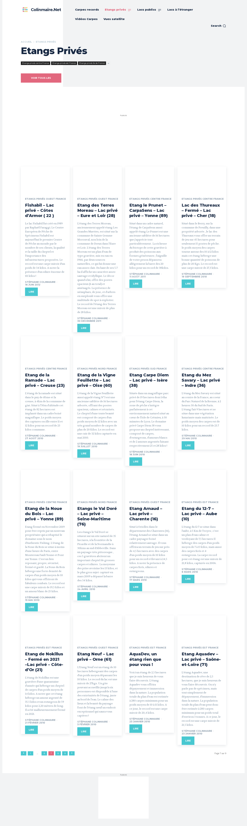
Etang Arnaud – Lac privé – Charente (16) (145, 513)
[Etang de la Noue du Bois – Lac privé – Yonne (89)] (45, 482)
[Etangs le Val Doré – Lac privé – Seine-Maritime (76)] (97, 482)
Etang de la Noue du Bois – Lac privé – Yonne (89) (44, 513)
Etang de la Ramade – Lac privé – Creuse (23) (45, 380)
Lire (31, 291)
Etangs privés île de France (92, 63)
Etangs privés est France (64, 63)
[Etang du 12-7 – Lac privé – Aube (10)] (201, 482)
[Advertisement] (123, 138)
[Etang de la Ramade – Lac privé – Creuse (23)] (45, 348)
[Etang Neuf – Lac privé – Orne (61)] (97, 627)
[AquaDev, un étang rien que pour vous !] (149, 627)
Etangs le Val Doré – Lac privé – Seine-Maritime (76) (97, 516)
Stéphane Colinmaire (40, 282)
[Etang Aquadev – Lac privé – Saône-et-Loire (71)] (201, 627)
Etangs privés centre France (35, 63)
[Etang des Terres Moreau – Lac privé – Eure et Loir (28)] (97, 179)
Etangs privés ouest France (45, 199)
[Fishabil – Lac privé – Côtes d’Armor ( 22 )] (45, 179)
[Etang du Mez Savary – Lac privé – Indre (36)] (201, 348)
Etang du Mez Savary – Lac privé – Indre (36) (201, 380)
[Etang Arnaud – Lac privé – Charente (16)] (149, 482)
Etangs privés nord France (97, 368)
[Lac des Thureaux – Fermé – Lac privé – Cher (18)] (201, 179)
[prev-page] (23, 753)
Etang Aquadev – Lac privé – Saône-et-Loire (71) (201, 659)
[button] (218, 26)
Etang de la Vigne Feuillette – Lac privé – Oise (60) (96, 380)
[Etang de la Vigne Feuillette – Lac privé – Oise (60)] (97, 348)
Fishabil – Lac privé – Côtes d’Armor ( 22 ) (39, 210)
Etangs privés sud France (148, 368)
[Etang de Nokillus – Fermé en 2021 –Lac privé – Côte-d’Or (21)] (45, 627)
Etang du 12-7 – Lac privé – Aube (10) (199, 513)
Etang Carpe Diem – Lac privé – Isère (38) (149, 380)
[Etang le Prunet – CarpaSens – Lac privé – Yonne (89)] (149, 179)
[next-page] (72, 753)
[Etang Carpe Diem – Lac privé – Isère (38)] (149, 348)
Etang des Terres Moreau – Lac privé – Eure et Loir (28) (97, 210)
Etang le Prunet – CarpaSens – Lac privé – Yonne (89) (148, 210)
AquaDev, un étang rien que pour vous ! (145, 659)
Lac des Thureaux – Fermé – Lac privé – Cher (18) (201, 210)
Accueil (26, 41)
